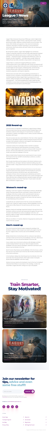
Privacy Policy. (4, 397)
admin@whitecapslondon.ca (14, 401)
